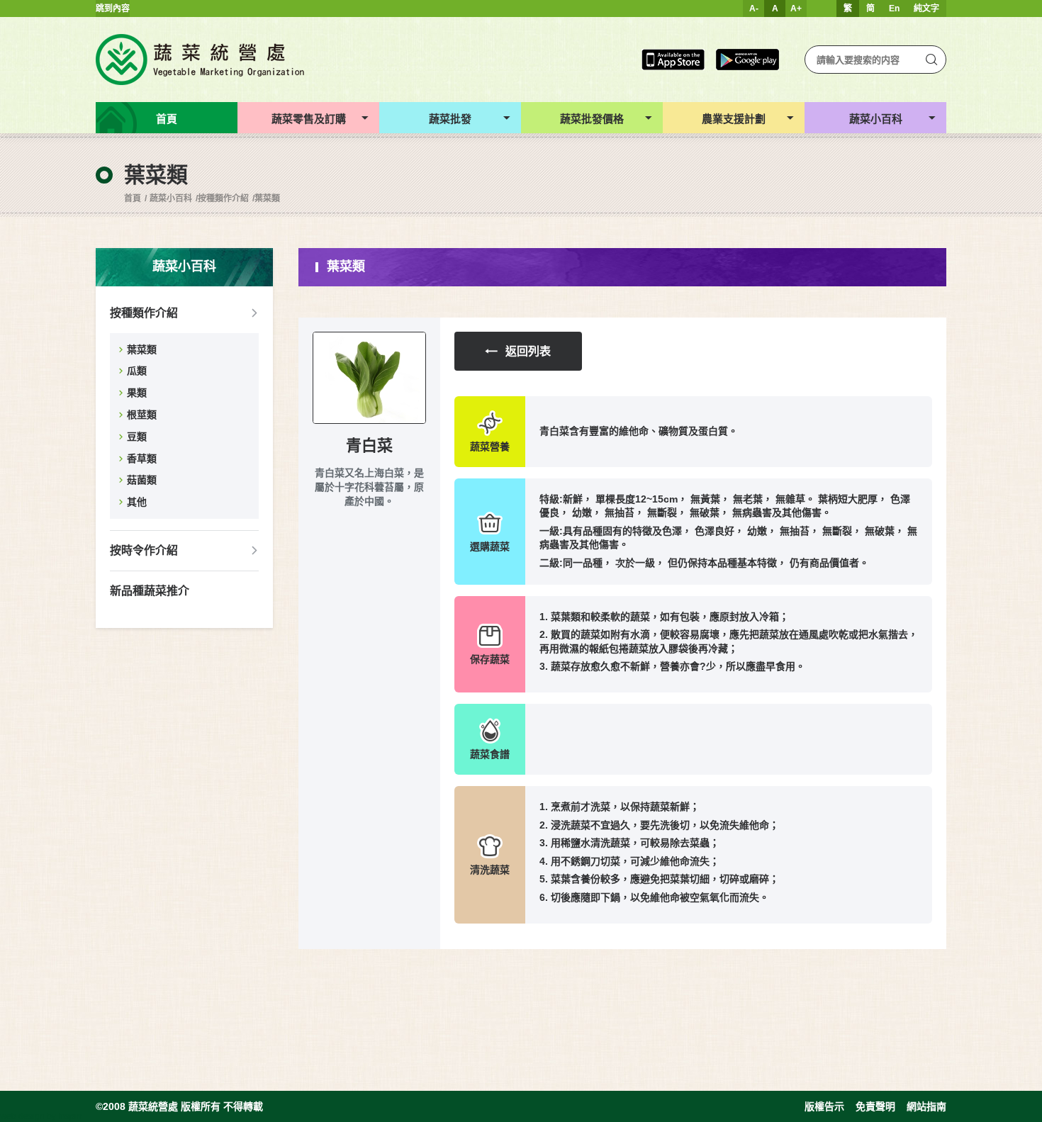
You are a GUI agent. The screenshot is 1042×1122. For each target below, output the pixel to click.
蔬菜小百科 (171, 198)
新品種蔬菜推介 (149, 591)
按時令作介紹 (144, 550)
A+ (796, 8)
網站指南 (926, 1106)
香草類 (142, 458)
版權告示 (824, 1106)
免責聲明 (875, 1106)
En (894, 8)
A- (753, 8)
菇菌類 (142, 480)
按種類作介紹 (223, 198)
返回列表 (528, 351)
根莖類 (142, 414)
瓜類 (137, 370)
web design (22, 1116)
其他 (137, 501)
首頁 (132, 198)
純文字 (926, 8)
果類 (137, 392)
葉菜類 (267, 198)
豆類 (137, 436)
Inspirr (70, 1116)
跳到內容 (113, 8)
